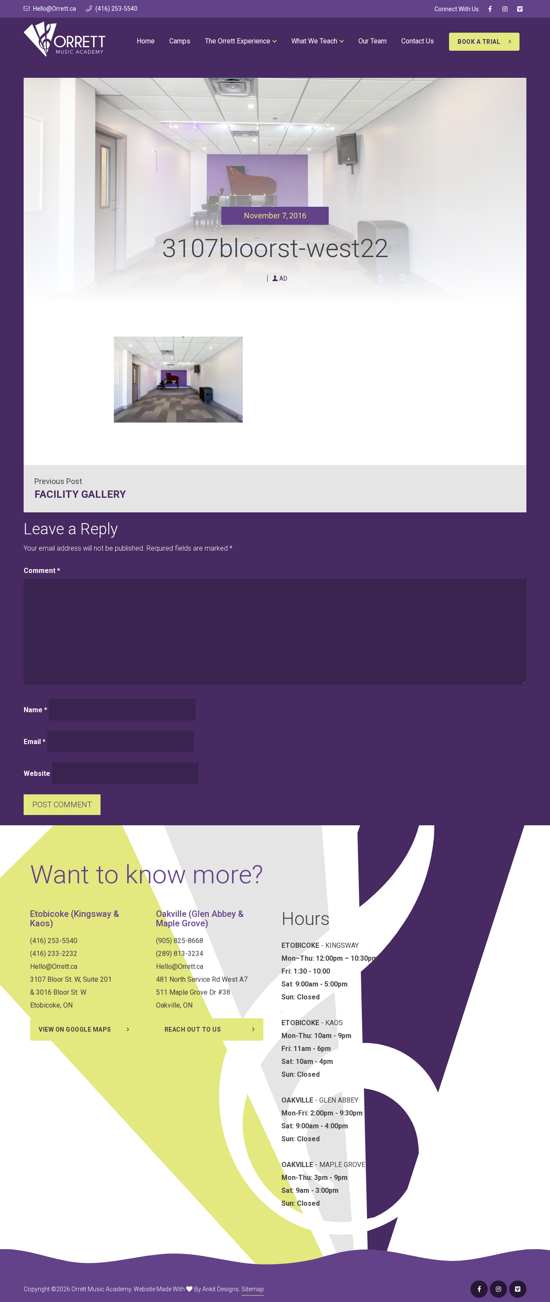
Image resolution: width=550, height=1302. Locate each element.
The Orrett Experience (237, 41)
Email (35, 742)
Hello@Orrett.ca (54, 8)
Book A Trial (479, 41)
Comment (42, 571)
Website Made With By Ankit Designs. (187, 1289)
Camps (179, 41)
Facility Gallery (80, 494)
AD (283, 278)
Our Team (372, 41)
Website (37, 773)
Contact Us (417, 41)
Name (35, 710)
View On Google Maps (75, 1029)
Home (146, 41)
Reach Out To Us (193, 1029)
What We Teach (314, 41)
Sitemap (252, 1289)
